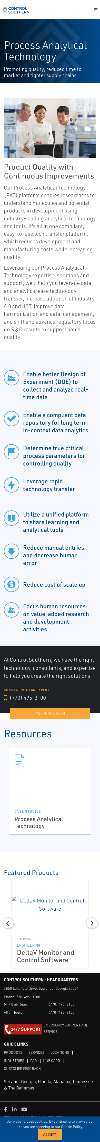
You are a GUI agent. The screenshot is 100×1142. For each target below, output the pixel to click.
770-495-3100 (28, 997)
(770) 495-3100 (27, 697)
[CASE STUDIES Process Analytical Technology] (50, 761)
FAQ (33, 1060)
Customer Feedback (22, 1068)
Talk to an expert (50, 713)
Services (36, 1052)
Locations (60, 1052)
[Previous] (8, 923)
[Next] (91, 923)
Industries (14, 1060)
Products (13, 1052)
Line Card (51, 1060)
